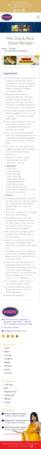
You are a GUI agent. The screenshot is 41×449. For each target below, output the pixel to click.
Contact (8, 373)
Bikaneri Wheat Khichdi (15, 414)
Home (4, 49)
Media (7, 362)
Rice (6, 388)
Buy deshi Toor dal (14, 146)
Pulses (7, 402)
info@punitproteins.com (15, 331)
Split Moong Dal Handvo (16, 427)
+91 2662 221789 (11, 327)
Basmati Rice (11, 392)
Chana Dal (9, 395)
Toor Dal (8, 384)
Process (8, 355)
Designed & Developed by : (19, 446)
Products (9, 359)
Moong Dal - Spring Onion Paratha (20, 420)
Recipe (13, 49)
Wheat (8, 399)
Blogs (7, 369)
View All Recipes (12, 434)
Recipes (8, 366)
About (7, 352)
